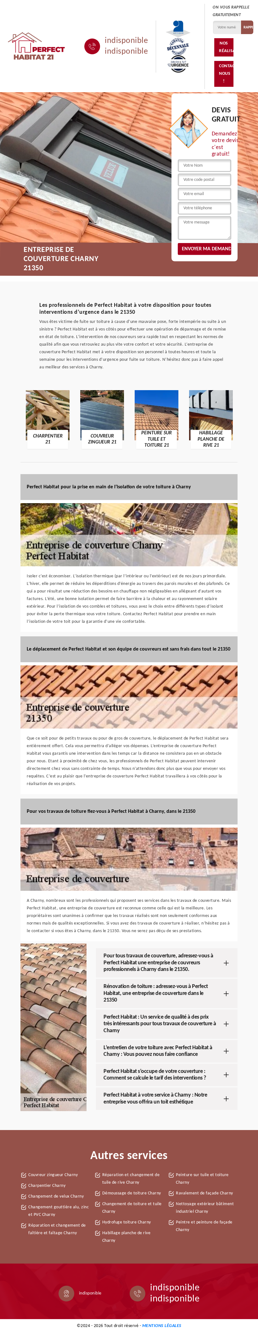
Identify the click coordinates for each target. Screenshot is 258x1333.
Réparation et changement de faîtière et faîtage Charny (57, 1229)
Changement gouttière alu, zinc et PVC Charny (58, 1211)
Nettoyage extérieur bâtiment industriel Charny (205, 1208)
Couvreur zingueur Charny (53, 1175)
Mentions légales (162, 1326)
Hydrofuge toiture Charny (126, 1222)
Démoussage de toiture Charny (131, 1193)
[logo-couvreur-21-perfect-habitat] (37, 46)
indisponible (126, 41)
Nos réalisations (226, 47)
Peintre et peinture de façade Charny (204, 1226)
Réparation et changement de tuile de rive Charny (131, 1179)
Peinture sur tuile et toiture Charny (202, 1179)
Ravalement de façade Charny (204, 1193)
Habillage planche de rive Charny (126, 1237)
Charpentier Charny (46, 1185)
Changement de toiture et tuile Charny (132, 1208)
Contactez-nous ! (226, 74)
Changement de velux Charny (56, 1196)
